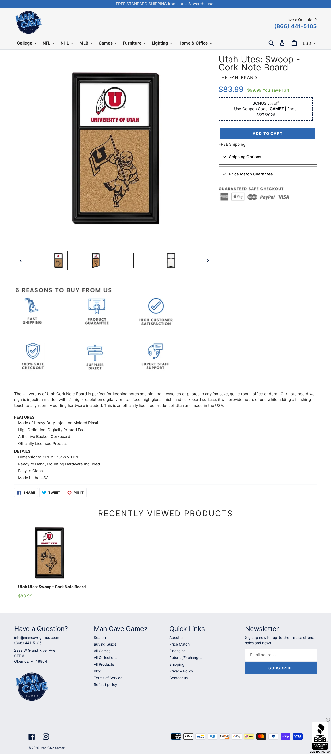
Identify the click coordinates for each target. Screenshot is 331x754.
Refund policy (105, 684)
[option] (58, 261)
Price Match (179, 644)
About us (176, 637)
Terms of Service (108, 678)
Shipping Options (245, 156)
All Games (102, 651)
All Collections (105, 657)
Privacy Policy (181, 671)
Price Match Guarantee (251, 174)
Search (100, 637)
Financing (177, 651)
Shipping (176, 664)
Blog (97, 671)
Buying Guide (105, 644)
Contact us (178, 678)
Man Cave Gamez (53, 748)
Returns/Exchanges (185, 657)
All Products (104, 664)
